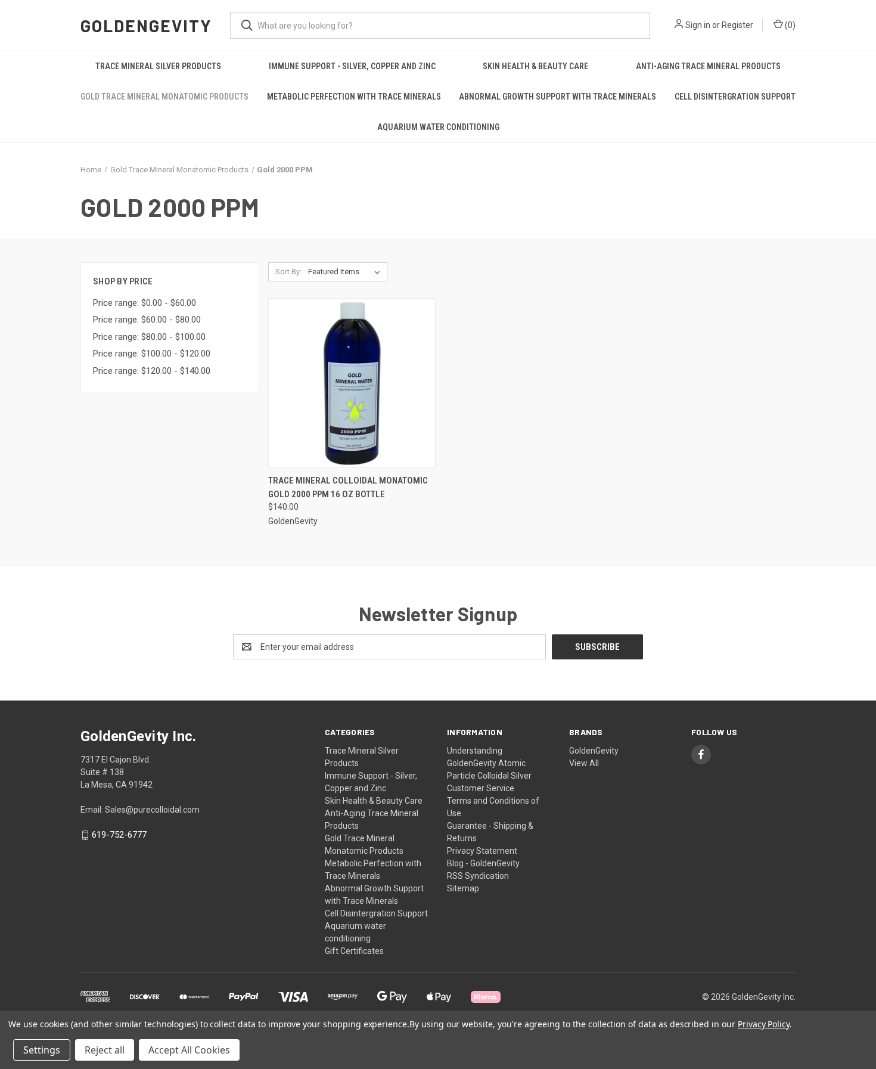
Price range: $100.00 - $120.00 (151, 353)
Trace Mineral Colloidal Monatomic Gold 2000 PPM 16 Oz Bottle (348, 487)
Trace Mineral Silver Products (158, 66)
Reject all (105, 1049)
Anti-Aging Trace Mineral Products (708, 66)
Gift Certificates (354, 951)
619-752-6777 (119, 835)
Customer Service (480, 788)
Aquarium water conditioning (438, 127)
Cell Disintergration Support (735, 96)
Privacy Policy (764, 1024)
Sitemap (463, 888)
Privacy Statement (482, 851)
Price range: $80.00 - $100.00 (149, 336)
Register (737, 25)
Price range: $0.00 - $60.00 (144, 303)
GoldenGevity (594, 750)
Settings (41, 1049)
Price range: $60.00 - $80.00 (147, 319)
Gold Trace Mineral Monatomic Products (164, 96)
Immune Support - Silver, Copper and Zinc (352, 66)
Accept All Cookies (189, 1049)
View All (584, 763)
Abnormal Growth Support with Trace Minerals (557, 96)
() (789, 25)
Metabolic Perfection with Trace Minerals (354, 96)
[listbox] (346, 272)
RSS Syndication (478, 876)
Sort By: (288, 271)
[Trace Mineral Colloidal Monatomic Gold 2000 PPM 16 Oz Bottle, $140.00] (352, 383)
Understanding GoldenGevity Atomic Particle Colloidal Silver (489, 763)
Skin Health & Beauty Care (535, 66)
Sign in (697, 25)
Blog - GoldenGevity (483, 863)
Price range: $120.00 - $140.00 (151, 370)
